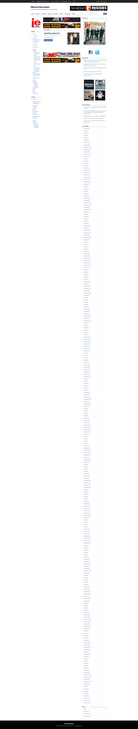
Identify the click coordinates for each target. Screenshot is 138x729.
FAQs (34, 109)
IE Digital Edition (36, 74)
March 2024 (86, 195)
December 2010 (87, 563)
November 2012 (87, 510)
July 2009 (86, 603)
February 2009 (87, 614)
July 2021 (86, 269)
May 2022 (86, 246)
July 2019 (86, 325)
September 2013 (87, 487)
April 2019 (86, 332)
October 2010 (87, 568)
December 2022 (87, 230)
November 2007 (87, 649)
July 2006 (86, 686)
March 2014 (86, 473)
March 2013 (86, 501)
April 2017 (86, 388)
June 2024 (86, 188)
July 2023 (86, 214)
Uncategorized (67, 13)
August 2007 (86, 656)
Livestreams (55, 13)
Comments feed (87, 713)
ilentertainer (46, 34)
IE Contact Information (55, 1)
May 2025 (86, 163)
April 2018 (86, 360)
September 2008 (87, 626)
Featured (44, 13)
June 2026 (86, 133)
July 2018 (86, 353)
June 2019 (86, 327)
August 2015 (86, 434)
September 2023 (87, 209)
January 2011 (87, 561)
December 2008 (87, 619)
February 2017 (87, 392)
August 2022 (86, 239)
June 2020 (86, 300)
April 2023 (86, 221)
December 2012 (87, 508)
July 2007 (86, 658)
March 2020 (86, 307)
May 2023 (86, 219)
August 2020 (86, 295)
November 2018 (87, 344)
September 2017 (87, 376)
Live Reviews (35, 87)
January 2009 (87, 617)
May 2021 (86, 274)
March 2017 (86, 390)
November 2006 (87, 677)
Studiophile (36, 69)
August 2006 (86, 684)
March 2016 (86, 418)
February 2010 (87, 587)
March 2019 (86, 334)
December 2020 (87, 286)
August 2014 (86, 462)
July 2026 (86, 131)
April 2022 (86, 249)
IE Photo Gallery (36, 75)
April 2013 (86, 499)
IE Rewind (49, 13)
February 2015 (87, 448)
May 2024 (86, 191)
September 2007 (87, 654)
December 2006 (87, 675)
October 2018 (87, 346)
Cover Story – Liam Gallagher (99, 116)
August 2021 (86, 267)
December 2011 (87, 536)
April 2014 (86, 471)
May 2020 (86, 302)
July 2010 (86, 575)
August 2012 (86, 517)
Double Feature (37, 59)
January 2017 (87, 394)
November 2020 (87, 288)
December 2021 (87, 258)
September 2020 (87, 293)
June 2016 (86, 411)
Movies (34, 88)
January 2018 (87, 367)
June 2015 (86, 438)
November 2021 (87, 260)
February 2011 (87, 559)
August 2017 (86, 378)
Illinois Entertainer (40, 7)
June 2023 (86, 216)
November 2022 (87, 232)
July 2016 (86, 408)
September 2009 (87, 598)
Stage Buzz (35, 93)
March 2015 (86, 445)
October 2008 (87, 624)
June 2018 (86, 355)
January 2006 (87, 700)
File (34, 61)
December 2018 (87, 341)
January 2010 (87, 589)
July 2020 (86, 297)
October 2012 (87, 513)
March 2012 (86, 529)
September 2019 (87, 320)
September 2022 (87, 237)
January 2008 (87, 644)
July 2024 (86, 186)
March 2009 (86, 612)
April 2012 (86, 526)
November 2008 (87, 621)
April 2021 (86, 276)
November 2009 (87, 594)
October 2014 (87, 457)
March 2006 (86, 695)
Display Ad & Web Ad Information (42, 1)
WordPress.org (87, 716)
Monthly (61, 13)
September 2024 (87, 181)
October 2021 (87, 263)
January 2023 (87, 228)
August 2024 (86, 184)
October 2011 (87, 540)
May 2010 (86, 580)
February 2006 (87, 698)
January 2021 (87, 283)
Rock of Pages (37, 68)
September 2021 (87, 265)
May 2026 (86, 135)
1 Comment (58, 34)
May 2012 (86, 524)
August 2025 (86, 156)
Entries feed (86, 711)
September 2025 (87, 154)
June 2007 (86, 661)
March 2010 (86, 584)
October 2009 (87, 596)
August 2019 (86, 323)
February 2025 (87, 170)
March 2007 (86, 668)
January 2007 (87, 672)
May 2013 (86, 496)
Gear (35, 62)
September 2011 (87, 543)
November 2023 (87, 205)
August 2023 (86, 212)
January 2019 (87, 339)
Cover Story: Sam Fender (97, 118)
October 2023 (87, 207)
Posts (99, 1)
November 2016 (87, 399)
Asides (33, 13)
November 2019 (87, 316)
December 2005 (87, 702)
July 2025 (86, 158)
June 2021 (86, 272)
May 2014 (86, 469)
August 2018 (86, 350)
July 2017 (86, 381)
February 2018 (87, 364)
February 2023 (87, 225)
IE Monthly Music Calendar (66, 1)
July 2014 (86, 464)
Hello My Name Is (36, 39)
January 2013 (87, 506)
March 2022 (86, 251)
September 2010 (87, 570)
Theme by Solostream (77, 725)
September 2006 (87, 682)
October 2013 (87, 485)
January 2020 (87, 311)
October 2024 (87, 179)
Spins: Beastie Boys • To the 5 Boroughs (92, 71)
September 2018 (87, 348)
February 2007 (87, 670)
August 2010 (86, 573)
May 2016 (86, 413)
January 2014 (87, 478)
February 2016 (87, 420)
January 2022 (87, 256)
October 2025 (87, 151)
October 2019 (87, 318)
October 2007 (87, 651)
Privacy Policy (36, 114)
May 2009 (86, 607)
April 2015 (86, 443)
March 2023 (86, 223)
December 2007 (87, 647)
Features (34, 72)
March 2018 (86, 362)
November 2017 (87, 371)
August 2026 (86, 128)
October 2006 (87, 679)
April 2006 (86, 693)
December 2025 (87, 147)
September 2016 (87, 404)
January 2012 (87, 533)
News (34, 90)
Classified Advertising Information (36, 126)
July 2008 (86, 631)
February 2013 (87, 503)
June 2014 (86, 466)
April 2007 (86, 665)
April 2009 (86, 610)
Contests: (33, 1)
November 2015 (87, 427)
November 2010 (87, 566)
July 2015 (86, 436)
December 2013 (87, 480)
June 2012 (86, 522)
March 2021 (86, 279)
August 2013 (86, 489)
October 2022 (87, 235)
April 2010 (86, 582)
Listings (74, 1)
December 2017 (87, 369)
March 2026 (86, 140)
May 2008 (86, 635)
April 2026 (86, 138)
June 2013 (86, 494)
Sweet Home (36, 71)
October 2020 (87, 290)
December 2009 (87, 591)
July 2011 (86, 547)
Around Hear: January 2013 (52, 33)
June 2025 (86, 161)
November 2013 (87, 482)
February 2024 (87, 198)
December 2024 (87, 175)
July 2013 (86, 492)
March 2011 (86, 557)
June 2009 (86, 605)
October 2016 (87, 401)
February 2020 (87, 309)
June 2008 (86, 633)
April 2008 (86, 638)
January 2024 (87, 200)
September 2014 (87, 459)
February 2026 (87, 142)
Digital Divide (37, 58)
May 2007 (86, 663)
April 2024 (86, 193)
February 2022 (87, 253)
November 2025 (87, 149)
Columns (35, 51)
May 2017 (86, 385)
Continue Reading (48, 40)
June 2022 (86, 244)
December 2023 (87, 202)
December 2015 (87, 425)
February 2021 (87, 281)
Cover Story (38, 13)
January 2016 (87, 422)
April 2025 (86, 165)
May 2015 (86, 441)
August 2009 (86, 601)
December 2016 (87, 397)
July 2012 (86, 519)
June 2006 (86, 688)
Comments (105, 1)
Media (35, 66)
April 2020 (86, 304)
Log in (85, 709)
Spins (34, 91)
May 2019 (86, 330)
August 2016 (86, 406)
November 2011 (87, 538)
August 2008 (86, 628)
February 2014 (87, 476)
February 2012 (87, 531)
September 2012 (87, 515)
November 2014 (87, 455)
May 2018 (86, 357)
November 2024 (87, 177)
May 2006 (86, 691)
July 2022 (86, 242)
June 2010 (86, 577)
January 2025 (87, 172)
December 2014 (87, 452)
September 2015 (87, 432)
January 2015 (87, 450)
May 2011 (86, 552)
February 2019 (87, 337)
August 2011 (86, 545)
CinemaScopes (37, 56)
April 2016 (86, 415)
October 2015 (87, 429)
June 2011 (86, 550)
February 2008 (87, 642)
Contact (34, 108)
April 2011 (86, 554)
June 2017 (86, 383)
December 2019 (87, 313)
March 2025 (86, 168)
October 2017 (87, 374)
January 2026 (87, 144)
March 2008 (86, 640)
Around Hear (36, 52)
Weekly (73, 13)
